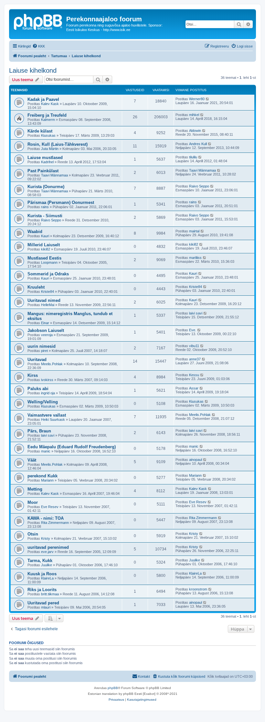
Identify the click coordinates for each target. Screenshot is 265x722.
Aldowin (195, 131)
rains (45, 207)
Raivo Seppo (199, 186)
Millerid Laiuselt (43, 244)
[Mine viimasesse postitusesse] (208, 99)
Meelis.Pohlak (52, 364)
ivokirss (47, 380)
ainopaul (195, 460)
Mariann (47, 480)
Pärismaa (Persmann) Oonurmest (60, 202)
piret (44, 351)
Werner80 (197, 99)
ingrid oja (48, 393)
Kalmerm (48, 120)
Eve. (192, 330)
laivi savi (195, 313)
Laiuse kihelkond (33, 70)
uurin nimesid (41, 346)
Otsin (32, 534)
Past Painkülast (42, 170)
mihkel (194, 115)
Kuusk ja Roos (42, 573)
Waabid (34, 231)
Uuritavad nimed (43, 300)
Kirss (32, 375)
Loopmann (49, 262)
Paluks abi (37, 388)
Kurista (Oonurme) (45, 186)
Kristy (45, 538)
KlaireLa (47, 578)
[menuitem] (38, 46)
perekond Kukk (42, 475)
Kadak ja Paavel (43, 99)
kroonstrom (198, 589)
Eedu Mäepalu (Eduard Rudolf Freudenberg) (71, 446)
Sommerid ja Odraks (48, 273)
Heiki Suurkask (53, 419)
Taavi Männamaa (54, 175)
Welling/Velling (42, 401)
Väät (31, 460)
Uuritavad (37, 359)
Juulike (46, 565)
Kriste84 (47, 291)
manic (45, 451)
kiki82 (45, 249)
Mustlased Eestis (44, 258)
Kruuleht (36, 287)
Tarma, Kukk (39, 560)
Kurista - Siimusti (44, 215)
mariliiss (195, 258)
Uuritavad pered (43, 602)
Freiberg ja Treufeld (47, 115)
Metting (34, 489)
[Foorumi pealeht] (38, 21)
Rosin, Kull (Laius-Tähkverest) (57, 144)
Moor (32, 502)
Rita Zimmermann (55, 523)
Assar (193, 388)
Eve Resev (49, 507)
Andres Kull (198, 144)
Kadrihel (47, 162)
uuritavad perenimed (48, 547)
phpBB (113, 688)
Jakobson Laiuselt (45, 330)
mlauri (45, 607)
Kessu (194, 375)
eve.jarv (47, 552)
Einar (45, 323)
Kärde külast (39, 131)
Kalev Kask (50, 104)
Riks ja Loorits (42, 589)
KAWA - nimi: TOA (45, 518)
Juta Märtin (49, 149)
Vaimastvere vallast (46, 415)
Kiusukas (48, 135)
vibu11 (194, 346)
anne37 (195, 359)
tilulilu (193, 157)
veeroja (47, 335)
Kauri (45, 236)
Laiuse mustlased (45, 157)
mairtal (194, 231)
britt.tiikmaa (50, 594)
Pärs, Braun (39, 431)
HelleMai (47, 305)
